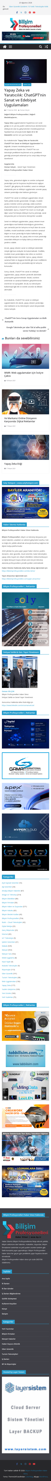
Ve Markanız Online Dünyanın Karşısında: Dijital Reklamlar (20, 420)
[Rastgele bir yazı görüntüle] (46, 47)
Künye (4, 1309)
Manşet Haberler (9, 1339)
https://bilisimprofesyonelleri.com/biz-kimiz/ (18, 571)
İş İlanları (5, 1359)
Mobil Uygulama (8, 958)
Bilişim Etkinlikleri (8, 898)
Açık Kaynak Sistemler (10, 883)
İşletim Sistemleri (8, 942)
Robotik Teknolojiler (9, 966)
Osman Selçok (24, 110)
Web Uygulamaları (9, 981)
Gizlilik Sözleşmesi (9, 1298)
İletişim (5, 1314)
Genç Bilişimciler (8, 930)
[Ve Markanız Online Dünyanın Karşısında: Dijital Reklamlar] (25, 391)
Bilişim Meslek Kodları (10, 914)
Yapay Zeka (27, 84)
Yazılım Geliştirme (8, 989)
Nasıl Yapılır (6, 962)
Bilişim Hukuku (7, 910)
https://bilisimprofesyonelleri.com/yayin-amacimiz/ (21, 579)
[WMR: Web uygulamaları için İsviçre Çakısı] (25, 345)
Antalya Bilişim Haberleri (11, 891)
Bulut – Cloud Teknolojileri (12, 922)
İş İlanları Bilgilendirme (11, 1293)
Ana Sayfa (6, 1278)
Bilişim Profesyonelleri (13, 84)
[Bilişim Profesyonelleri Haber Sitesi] (5, 47)
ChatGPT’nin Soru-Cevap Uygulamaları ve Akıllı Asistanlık (25, 320)
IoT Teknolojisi (7, 938)
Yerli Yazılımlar (7, 997)
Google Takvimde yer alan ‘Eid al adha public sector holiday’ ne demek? (26, 329)
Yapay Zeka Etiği (13, 463)
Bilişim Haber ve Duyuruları (12, 906)
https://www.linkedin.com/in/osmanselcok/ (18, 705)
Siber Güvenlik (7, 973)
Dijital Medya (7, 926)
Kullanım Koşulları (9, 1304)
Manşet (5, 950)
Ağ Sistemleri (7, 887)
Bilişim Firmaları (8, 902)
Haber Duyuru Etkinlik (11, 1344)
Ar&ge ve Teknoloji (9, 895)
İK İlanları (5, 1283)
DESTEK (39, 1259)
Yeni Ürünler (6, 993)
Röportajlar (6, 969)
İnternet (5, 934)
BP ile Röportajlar (9, 1364)
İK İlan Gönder (7, 1288)
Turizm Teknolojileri (9, 977)
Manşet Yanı (6, 954)
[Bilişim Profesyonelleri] (25, 1221)
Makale (4, 946)
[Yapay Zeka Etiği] (25, 436)
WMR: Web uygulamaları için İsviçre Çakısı (23, 374)
